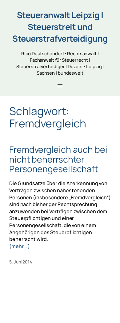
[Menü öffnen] (60, 85)
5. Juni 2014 (20, 262)
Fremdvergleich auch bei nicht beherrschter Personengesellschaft (58, 159)
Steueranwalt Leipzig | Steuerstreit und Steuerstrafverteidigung (60, 26)
